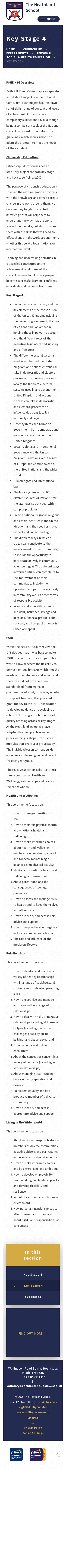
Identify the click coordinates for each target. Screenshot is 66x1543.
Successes (33, 1297)
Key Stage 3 (33, 1274)
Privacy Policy (33, 1427)
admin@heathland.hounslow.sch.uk (34, 1386)
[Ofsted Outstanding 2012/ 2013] (38, 1454)
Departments (17, 53)
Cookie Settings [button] (33, 1433)
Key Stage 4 (15, 61)
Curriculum (32, 49)
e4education (48, 1402)
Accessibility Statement (33, 1412)
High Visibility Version (33, 1407)
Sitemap (32, 1417)
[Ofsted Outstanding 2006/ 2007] (16, 1454)
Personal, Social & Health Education (29, 55)
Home (10, 49)
